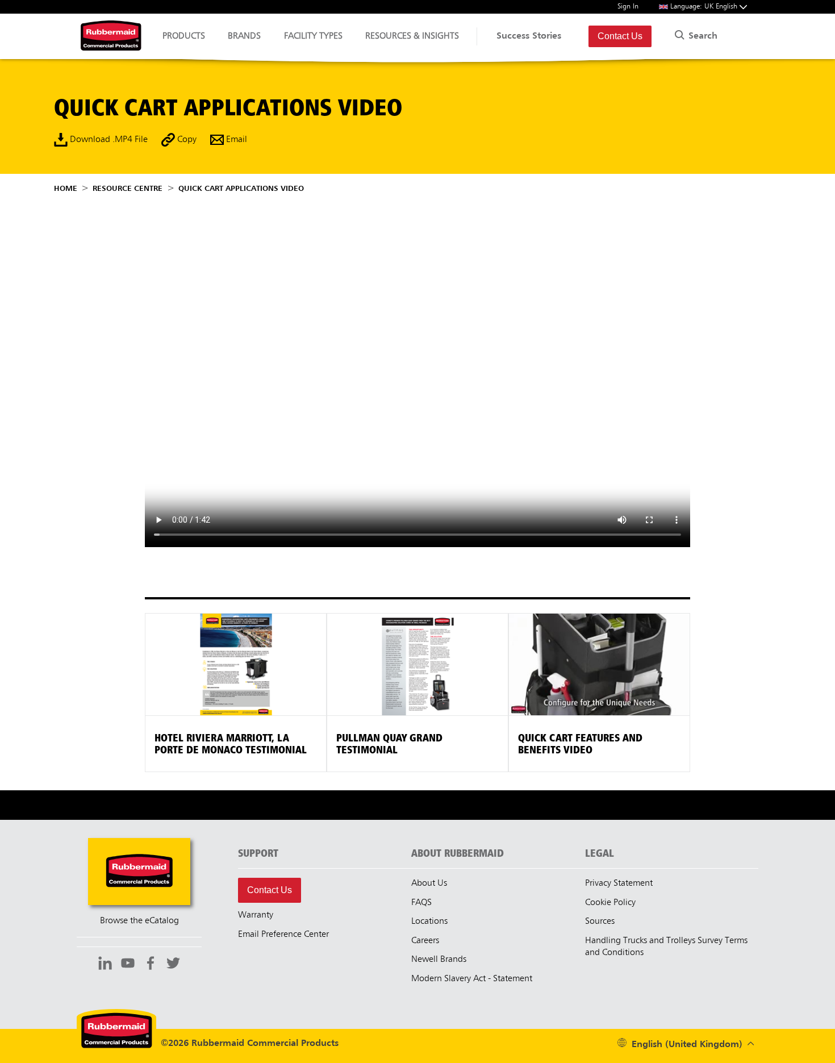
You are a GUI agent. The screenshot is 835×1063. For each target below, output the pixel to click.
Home (65, 189)
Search (701, 36)
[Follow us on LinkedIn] (105, 965)
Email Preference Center (283, 934)
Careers (425, 940)
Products (183, 36)
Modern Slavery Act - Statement (471, 978)
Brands (244, 36)
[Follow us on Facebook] (150, 965)
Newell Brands (438, 959)
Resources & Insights (412, 36)
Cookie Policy (610, 902)
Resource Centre (127, 189)
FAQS (421, 902)
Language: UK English (705, 6)
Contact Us (620, 36)
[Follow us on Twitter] (173, 965)
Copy (186, 139)
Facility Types (313, 36)
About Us (429, 883)
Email (235, 139)
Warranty (255, 915)
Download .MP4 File (108, 139)
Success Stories (528, 36)
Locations (429, 921)
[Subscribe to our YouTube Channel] (128, 965)
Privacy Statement (619, 883)
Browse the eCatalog (139, 921)
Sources (600, 921)
